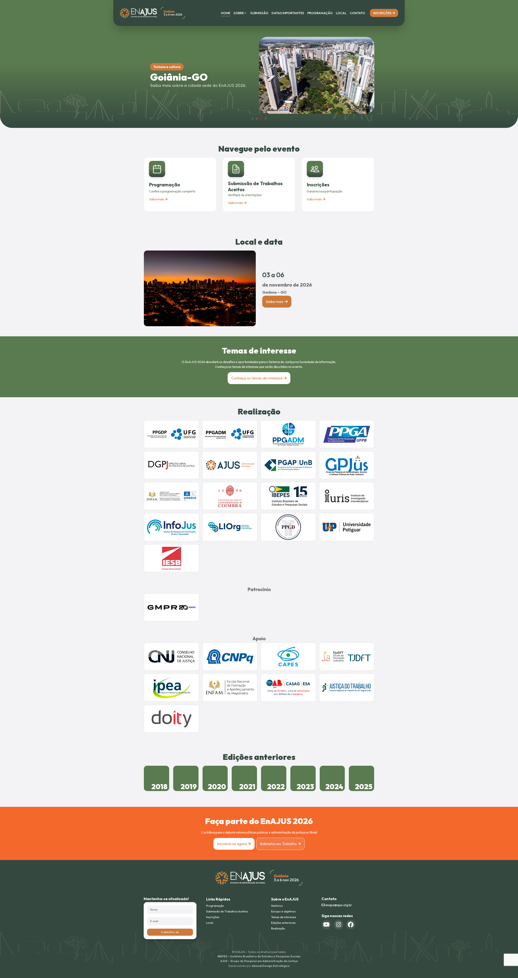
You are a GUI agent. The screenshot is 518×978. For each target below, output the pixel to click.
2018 (159, 786)
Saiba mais (156, 199)
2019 (188, 786)
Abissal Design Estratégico (271, 966)
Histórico (277, 906)
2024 (334, 786)
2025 (364, 786)
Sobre (239, 13)
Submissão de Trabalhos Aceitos (227, 911)
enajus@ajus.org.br (338, 905)
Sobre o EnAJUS (284, 899)
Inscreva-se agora (232, 843)
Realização (278, 928)
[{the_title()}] (326, 924)
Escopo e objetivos (283, 911)
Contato (357, 13)
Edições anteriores (283, 923)
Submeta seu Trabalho (278, 843)
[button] (252, 118)
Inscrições (382, 13)
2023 (305, 786)
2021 (247, 786)
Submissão (259, 13)
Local (341, 13)
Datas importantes (288, 13)
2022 (276, 786)
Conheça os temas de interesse (256, 378)
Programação (320, 13)
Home (225, 13)
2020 (217, 786)
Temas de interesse (283, 917)
